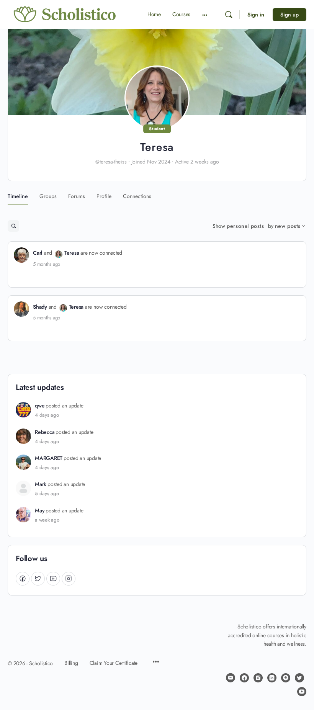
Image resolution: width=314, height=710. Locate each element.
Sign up (289, 14)
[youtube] (301, 691)
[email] (230, 677)
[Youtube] (53, 578)
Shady (40, 307)
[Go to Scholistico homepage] (65, 14)
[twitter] (299, 677)
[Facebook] (22, 578)
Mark (40, 484)
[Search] (228, 14)
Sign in (255, 14)
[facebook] (244, 677)
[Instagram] (68, 578)
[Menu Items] (156, 662)
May (39, 510)
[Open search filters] (13, 226)
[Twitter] (38, 578)
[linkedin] (271, 677)
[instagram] (258, 677)
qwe (39, 405)
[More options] (205, 14)
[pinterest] (285, 677)
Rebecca (44, 432)
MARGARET (48, 458)
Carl (38, 253)
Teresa (71, 253)
